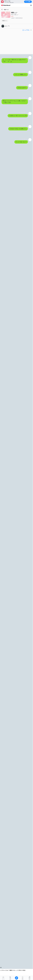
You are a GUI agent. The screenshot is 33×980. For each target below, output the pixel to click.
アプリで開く (28, 1)
